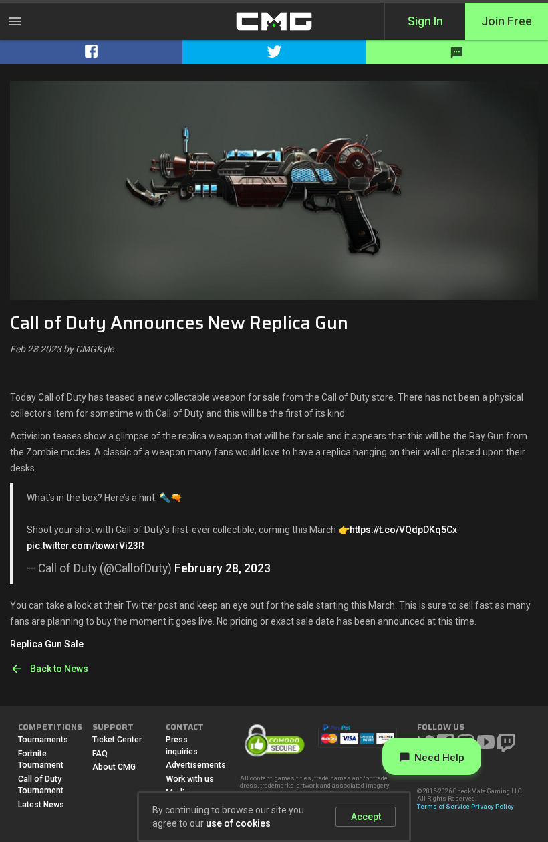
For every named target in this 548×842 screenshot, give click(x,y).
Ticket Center (117, 739)
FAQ (100, 753)
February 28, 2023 (222, 568)
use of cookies (238, 823)
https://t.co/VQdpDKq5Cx (403, 529)
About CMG (114, 767)
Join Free (506, 21)
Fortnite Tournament (40, 759)
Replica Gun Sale (47, 644)
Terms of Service (443, 806)
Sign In (425, 21)
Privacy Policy (492, 806)
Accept (366, 816)
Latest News (41, 804)
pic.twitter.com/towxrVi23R (85, 545)
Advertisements (193, 765)
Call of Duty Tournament (40, 785)
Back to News (59, 668)
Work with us (190, 779)
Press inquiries (182, 745)
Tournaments (43, 739)
